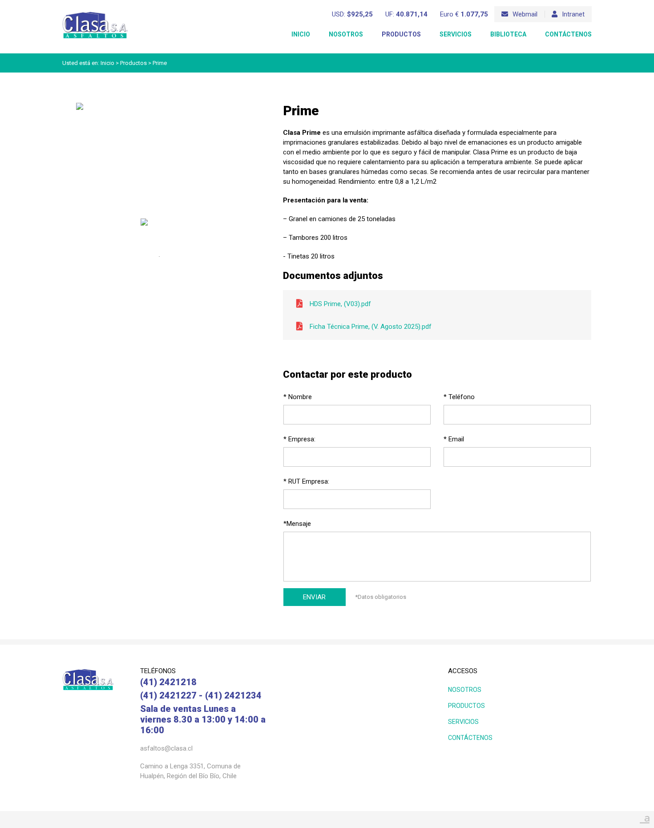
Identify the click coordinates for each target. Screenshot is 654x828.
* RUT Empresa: (306, 481)
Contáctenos (568, 34)
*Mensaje (297, 524)
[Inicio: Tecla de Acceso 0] (95, 14)
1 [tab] (159, 256)
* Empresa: (299, 439)
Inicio (300, 34)
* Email (454, 439)
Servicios (456, 34)
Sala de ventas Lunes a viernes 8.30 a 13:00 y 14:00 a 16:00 (203, 719)
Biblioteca (508, 34)
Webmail (525, 14)
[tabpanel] (159, 229)
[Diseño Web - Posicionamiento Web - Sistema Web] (645, 817)
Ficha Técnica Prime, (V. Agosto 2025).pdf (371, 327)
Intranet (573, 14)
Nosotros (346, 34)
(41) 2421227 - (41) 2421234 (201, 695)
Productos (401, 34)
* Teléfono (459, 397)
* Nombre (297, 397)
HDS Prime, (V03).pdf (340, 304)
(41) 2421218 (168, 682)
